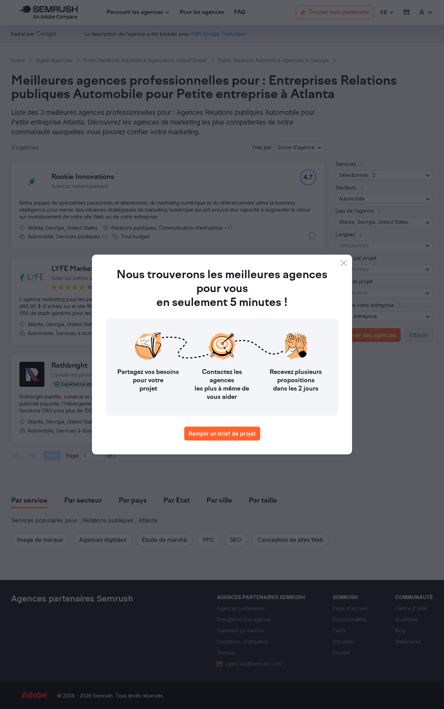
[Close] (343, 263)
